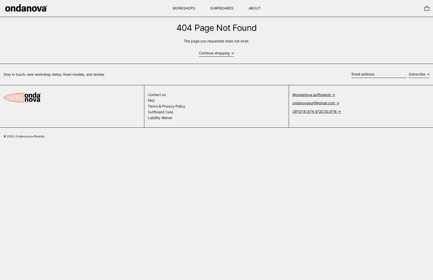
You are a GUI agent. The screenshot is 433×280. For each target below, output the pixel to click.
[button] (426, 8)
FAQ (151, 100)
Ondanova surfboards (29, 136)
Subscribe (417, 74)
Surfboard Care (160, 112)
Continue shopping (214, 53)
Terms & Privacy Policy (166, 106)
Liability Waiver (160, 118)
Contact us (157, 94)
